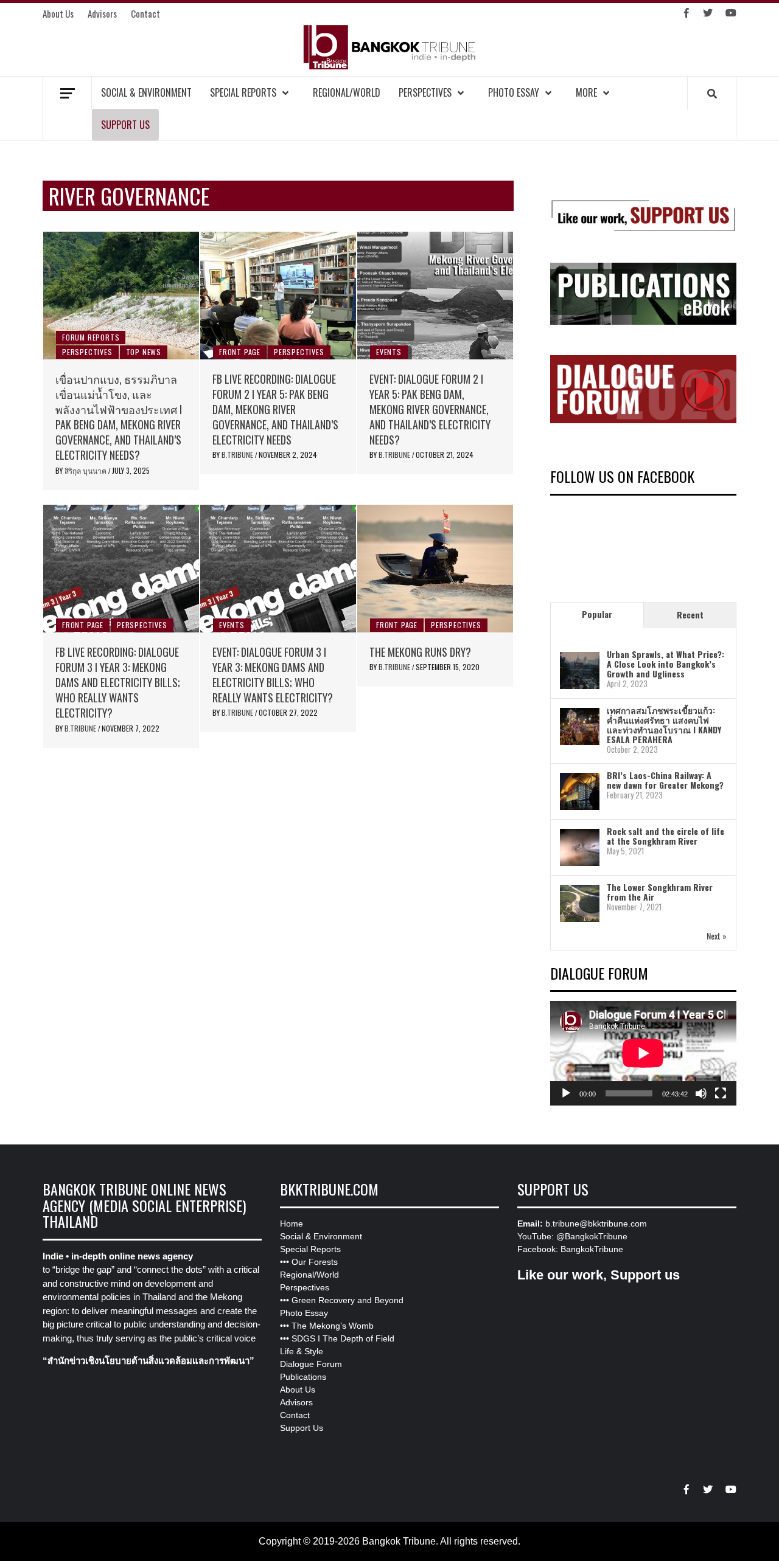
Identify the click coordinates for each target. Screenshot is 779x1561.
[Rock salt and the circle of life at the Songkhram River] (579, 846)
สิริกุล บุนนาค (86, 470)
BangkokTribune (592, 1249)
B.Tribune (238, 454)
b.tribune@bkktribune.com (596, 1223)
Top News (143, 352)
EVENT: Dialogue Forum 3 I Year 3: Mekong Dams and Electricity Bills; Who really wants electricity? (272, 675)
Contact (145, 13)
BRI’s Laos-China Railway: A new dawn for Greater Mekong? (665, 780)
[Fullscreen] (720, 1093)
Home (291, 1223)
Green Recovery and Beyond (347, 1300)
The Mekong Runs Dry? (420, 652)
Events (389, 352)
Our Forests (315, 1262)
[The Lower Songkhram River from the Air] (579, 902)
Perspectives (425, 92)
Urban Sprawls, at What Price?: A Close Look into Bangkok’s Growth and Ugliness (665, 664)
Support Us (125, 124)
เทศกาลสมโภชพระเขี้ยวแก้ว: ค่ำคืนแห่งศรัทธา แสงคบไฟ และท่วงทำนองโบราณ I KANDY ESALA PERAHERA (664, 725)
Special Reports (243, 92)
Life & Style (301, 1351)
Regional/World (346, 92)
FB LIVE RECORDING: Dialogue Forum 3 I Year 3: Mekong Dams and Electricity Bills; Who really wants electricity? (117, 682)
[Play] (566, 1093)
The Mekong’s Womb (333, 1326)
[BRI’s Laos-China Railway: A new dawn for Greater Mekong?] (579, 790)
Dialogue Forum (311, 1364)
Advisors (102, 13)
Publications (303, 1377)
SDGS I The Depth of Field (343, 1338)
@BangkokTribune (591, 1236)
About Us (58, 13)
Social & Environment (146, 92)
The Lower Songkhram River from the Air (660, 892)
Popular (597, 613)
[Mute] (701, 1093)
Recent (690, 613)
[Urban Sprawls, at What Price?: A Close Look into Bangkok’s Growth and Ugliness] (579, 669)
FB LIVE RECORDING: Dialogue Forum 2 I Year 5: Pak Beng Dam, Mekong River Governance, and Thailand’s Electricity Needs (275, 409)
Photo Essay (513, 92)
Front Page (239, 352)
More (586, 92)
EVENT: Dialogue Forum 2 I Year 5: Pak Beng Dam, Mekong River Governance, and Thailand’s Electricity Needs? (430, 409)
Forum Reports (90, 337)
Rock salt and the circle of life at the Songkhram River (665, 836)
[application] (643, 1053)
